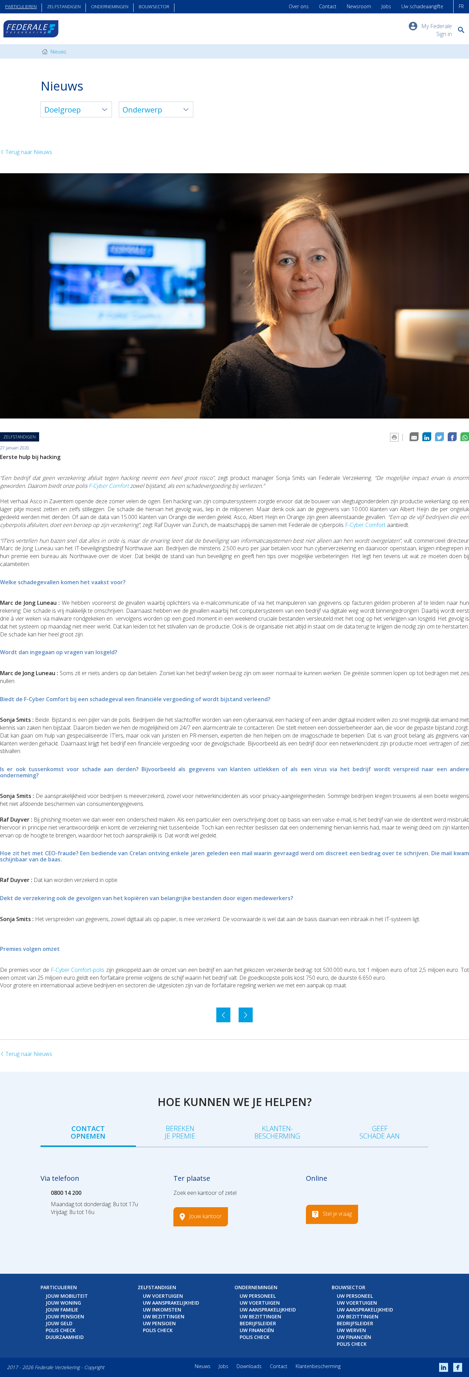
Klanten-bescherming (277, 1132)
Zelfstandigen (64, 6)
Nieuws (57, 51)
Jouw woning (63, 1302)
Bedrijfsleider (258, 1323)
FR (461, 6)
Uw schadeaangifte (422, 6)
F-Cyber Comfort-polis (78, 970)
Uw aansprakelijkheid (171, 1302)
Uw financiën (257, 1330)
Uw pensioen (159, 1323)
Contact (327, 6)
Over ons (299, 6)
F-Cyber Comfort (109, 486)
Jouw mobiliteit (67, 1296)
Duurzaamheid (65, 1337)
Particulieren (21, 6)
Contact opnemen (88, 1132)
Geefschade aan (379, 1132)
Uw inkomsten (162, 1309)
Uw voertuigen (163, 1296)
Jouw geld (59, 1323)
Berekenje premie (180, 1132)
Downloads (249, 1366)
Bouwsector (154, 6)
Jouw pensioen (65, 1316)
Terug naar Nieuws (28, 152)
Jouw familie (62, 1309)
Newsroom (359, 6)
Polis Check (61, 1330)
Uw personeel (258, 1296)
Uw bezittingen (163, 1316)
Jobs (386, 6)
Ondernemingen (109, 6)
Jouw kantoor (205, 1216)
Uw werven (351, 1330)
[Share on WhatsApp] (464, 436)
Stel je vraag (337, 1213)
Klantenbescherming (318, 1366)
